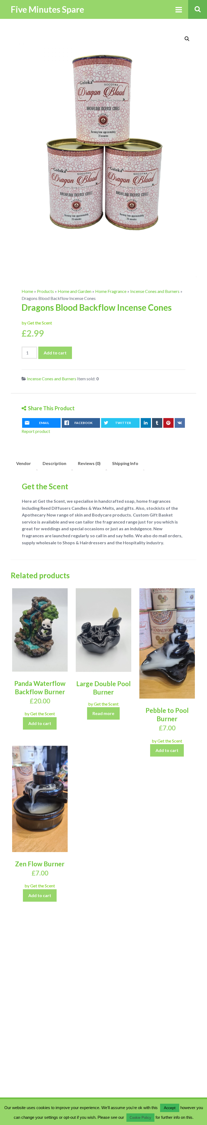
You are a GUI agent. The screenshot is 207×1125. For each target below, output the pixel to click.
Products (45, 291)
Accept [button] (169, 1108)
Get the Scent (45, 486)
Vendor (23, 463)
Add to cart (55, 352)
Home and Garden (74, 291)
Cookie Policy (140, 1118)
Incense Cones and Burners (155, 291)
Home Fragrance (110, 291)
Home (27, 291)
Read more (103, 713)
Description (54, 463)
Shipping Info (125, 463)
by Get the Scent (37, 322)
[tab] (23, 463)
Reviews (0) (89, 463)
